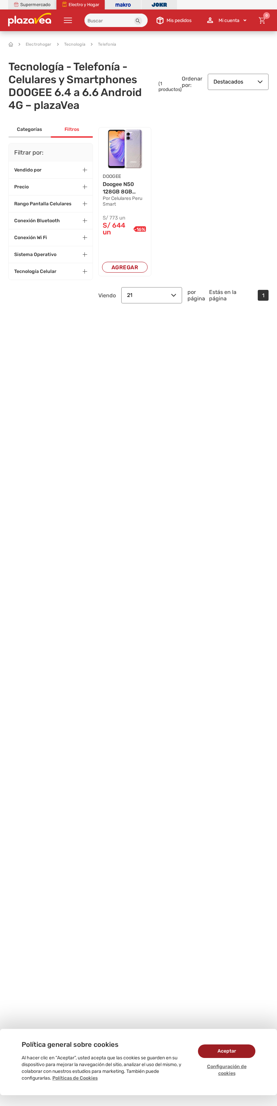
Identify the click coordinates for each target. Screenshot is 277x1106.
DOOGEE (112, 176)
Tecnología (75, 44)
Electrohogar (39, 44)
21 (129, 295)
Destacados (228, 81)
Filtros (72, 129)
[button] (138, 21)
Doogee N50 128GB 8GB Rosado (118, 188)
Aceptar (227, 1051)
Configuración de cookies (227, 1070)
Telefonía (107, 44)
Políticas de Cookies (75, 1078)
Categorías (29, 129)
